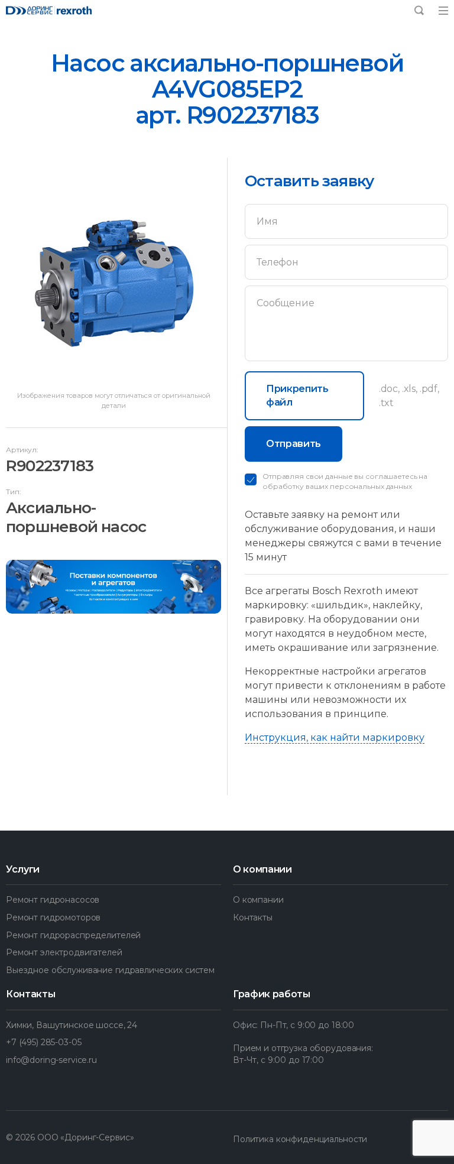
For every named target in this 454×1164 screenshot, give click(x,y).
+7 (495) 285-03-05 (43, 1042)
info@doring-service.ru (51, 1060)
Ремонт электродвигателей (64, 952)
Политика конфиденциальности (300, 1139)
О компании (258, 899)
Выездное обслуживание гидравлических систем (110, 970)
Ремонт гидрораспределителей (73, 935)
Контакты (253, 917)
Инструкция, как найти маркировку (334, 737)
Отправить (293, 443)
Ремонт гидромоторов (53, 917)
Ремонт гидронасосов (52, 899)
